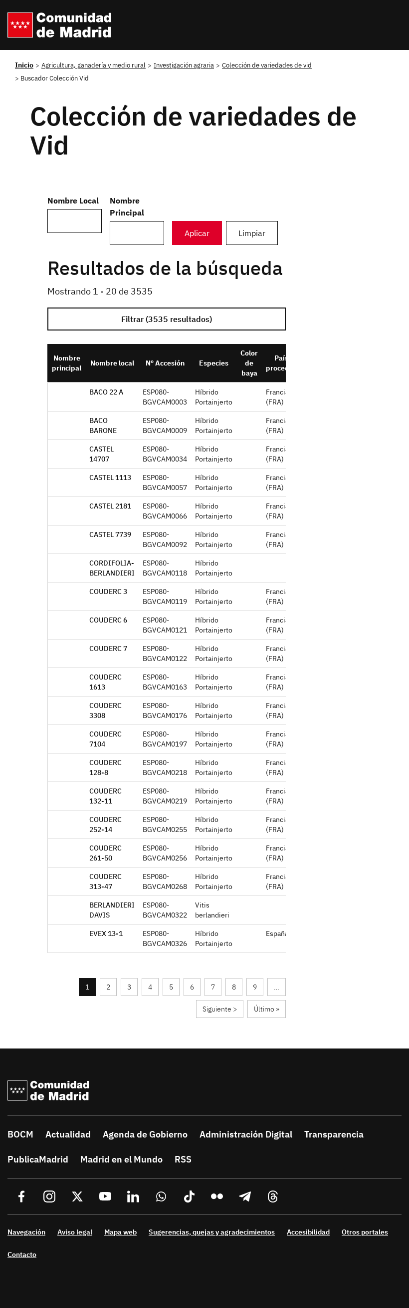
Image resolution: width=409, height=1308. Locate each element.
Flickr (217, 1196)
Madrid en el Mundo (121, 1159)
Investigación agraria (184, 65)
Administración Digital (246, 1134)
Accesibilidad (308, 1232)
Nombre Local (73, 201)
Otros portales (365, 1232)
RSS (183, 1159)
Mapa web (120, 1232)
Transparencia (334, 1134)
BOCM (20, 1134)
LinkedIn (133, 1196)
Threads (273, 1196)
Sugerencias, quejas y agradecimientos (212, 1232)
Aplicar (197, 233)
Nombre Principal (127, 207)
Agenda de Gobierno (145, 1134)
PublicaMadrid (37, 1159)
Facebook (21, 1196)
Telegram (245, 1196)
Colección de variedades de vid (267, 65)
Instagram (49, 1196)
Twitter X (77, 1196)
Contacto (21, 1254)
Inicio (24, 65)
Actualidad (68, 1134)
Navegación (26, 1232)
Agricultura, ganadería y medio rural (93, 65)
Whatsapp (161, 1196)
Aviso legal (74, 1232)
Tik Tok (189, 1196)
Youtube (105, 1196)
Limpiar (251, 233)
